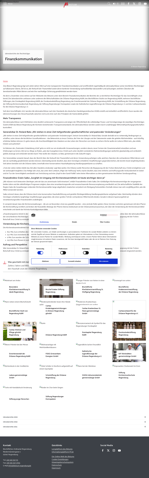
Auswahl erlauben (74, 261)
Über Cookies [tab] (105, 222)
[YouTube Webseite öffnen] (145, 3)
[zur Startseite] (60, 5)
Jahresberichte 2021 (10, 426)
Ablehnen (45, 261)
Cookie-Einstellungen (60, 459)
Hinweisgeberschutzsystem (62, 462)
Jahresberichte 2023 (10, 416)
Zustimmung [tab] (44, 222)
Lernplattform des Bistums (62, 449)
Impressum (56, 467)
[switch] (63, 252)
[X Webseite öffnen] (134, 3)
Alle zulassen (103, 261)
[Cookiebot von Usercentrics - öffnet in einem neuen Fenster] (109, 215)
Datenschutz (57, 465)
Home (5, 81)
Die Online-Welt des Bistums (63, 456)
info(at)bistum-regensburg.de (19, 465)
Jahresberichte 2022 (10, 421)
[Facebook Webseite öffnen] (128, 3)
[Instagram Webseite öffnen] (139, 3)
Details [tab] (74, 222)
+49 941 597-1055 (13, 462)
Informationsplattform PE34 (62, 451)
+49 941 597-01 (12, 459)
